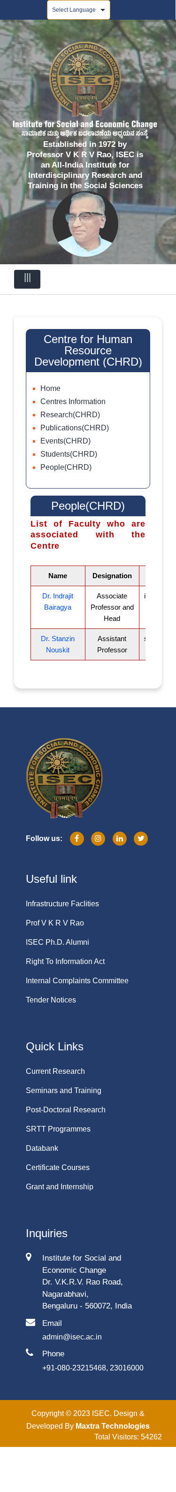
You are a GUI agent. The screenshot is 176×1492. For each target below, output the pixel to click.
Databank (42, 1148)
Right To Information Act (65, 961)
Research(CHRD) (70, 415)
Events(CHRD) (65, 441)
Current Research (55, 1071)
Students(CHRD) (68, 454)
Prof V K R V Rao (55, 923)
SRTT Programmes (58, 1129)
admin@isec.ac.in (72, 1337)
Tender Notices (51, 1000)
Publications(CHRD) (74, 428)
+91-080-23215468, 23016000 (93, 1368)
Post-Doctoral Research (66, 1110)
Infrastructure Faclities (62, 904)
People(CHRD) (66, 467)
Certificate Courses (58, 1167)
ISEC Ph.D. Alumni (57, 942)
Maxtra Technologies (113, 1426)
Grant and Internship (59, 1187)
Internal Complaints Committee (77, 981)
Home (50, 388)
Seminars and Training (63, 1090)
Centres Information (73, 402)
